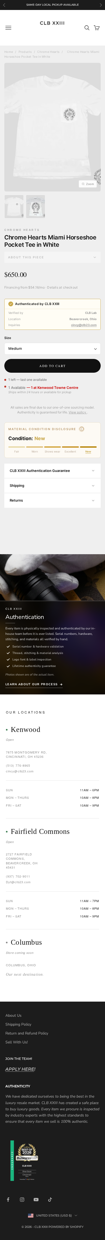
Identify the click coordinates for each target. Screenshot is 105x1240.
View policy (78, 412)
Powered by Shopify (65, 1227)
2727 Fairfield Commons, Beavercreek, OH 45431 (22, 861)
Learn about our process (31, 684)
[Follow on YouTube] (36, 1199)
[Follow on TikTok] (50, 1199)
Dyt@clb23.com (18, 882)
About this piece (26, 257)
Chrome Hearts (48, 52)
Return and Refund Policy (26, 1033)
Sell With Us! (16, 1042)
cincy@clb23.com (84, 325)
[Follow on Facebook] (8, 1199)
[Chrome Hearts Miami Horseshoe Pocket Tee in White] (14, 206)
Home (8, 52)
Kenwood (25, 730)
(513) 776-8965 (18, 765)
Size (7, 338)
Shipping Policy (18, 1024)
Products (25, 52)
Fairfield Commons (40, 831)
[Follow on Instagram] (22, 1199)
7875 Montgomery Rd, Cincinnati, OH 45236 (26, 754)
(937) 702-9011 (18, 876)
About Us (13, 1015)
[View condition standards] (81, 429)
